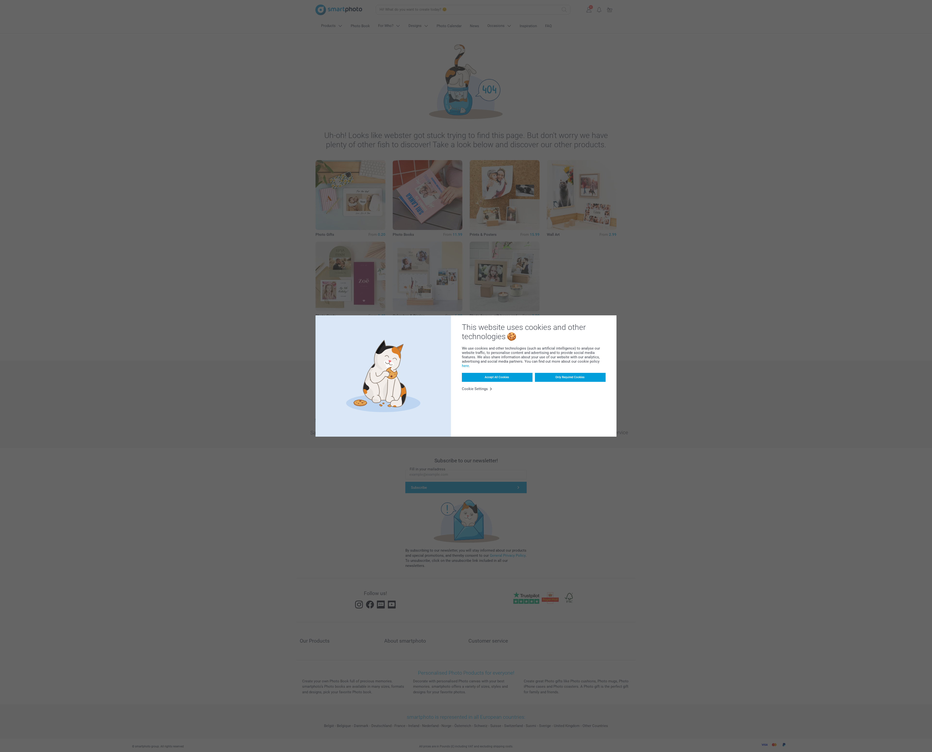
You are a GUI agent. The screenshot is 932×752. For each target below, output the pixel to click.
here (465, 366)
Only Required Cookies (569, 377)
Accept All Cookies (497, 377)
